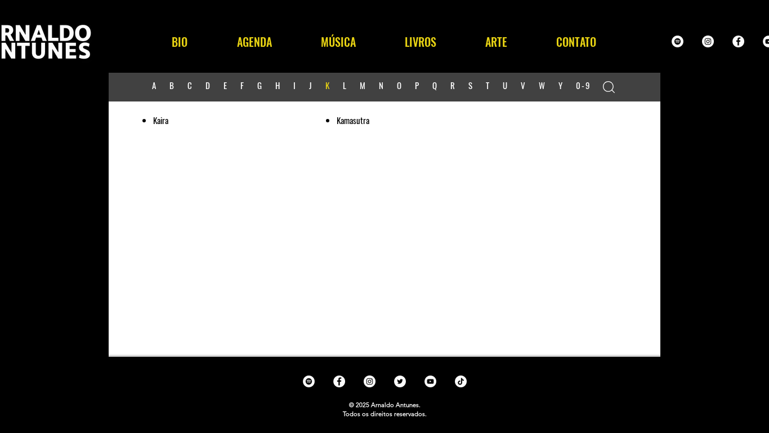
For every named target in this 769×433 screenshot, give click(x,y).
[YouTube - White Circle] (430, 381)
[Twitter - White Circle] (400, 381)
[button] (338, 42)
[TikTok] (461, 381)
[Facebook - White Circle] (738, 41)
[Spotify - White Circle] (677, 41)
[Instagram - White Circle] (708, 41)
